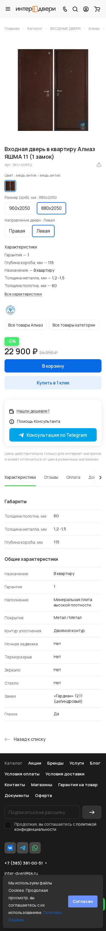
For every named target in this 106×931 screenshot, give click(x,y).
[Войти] (85, 9)
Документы (17, 795)
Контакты (15, 785)
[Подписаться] (91, 812)
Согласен (83, 901)
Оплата (73, 477)
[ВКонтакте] (10, 847)
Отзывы (51, 477)
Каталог (13, 763)
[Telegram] (22, 847)
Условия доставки (65, 774)
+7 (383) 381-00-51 (24, 863)
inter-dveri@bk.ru (21, 873)
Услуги (77, 763)
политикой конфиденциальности (55, 826)
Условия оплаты (22, 774)
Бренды (55, 763)
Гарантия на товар (78, 785)
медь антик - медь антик (10, 186)
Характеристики (20, 477)
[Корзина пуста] (97, 9)
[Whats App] (35, 847)
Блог (95, 763)
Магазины (41, 785)
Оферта (43, 795)
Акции (34, 763)
